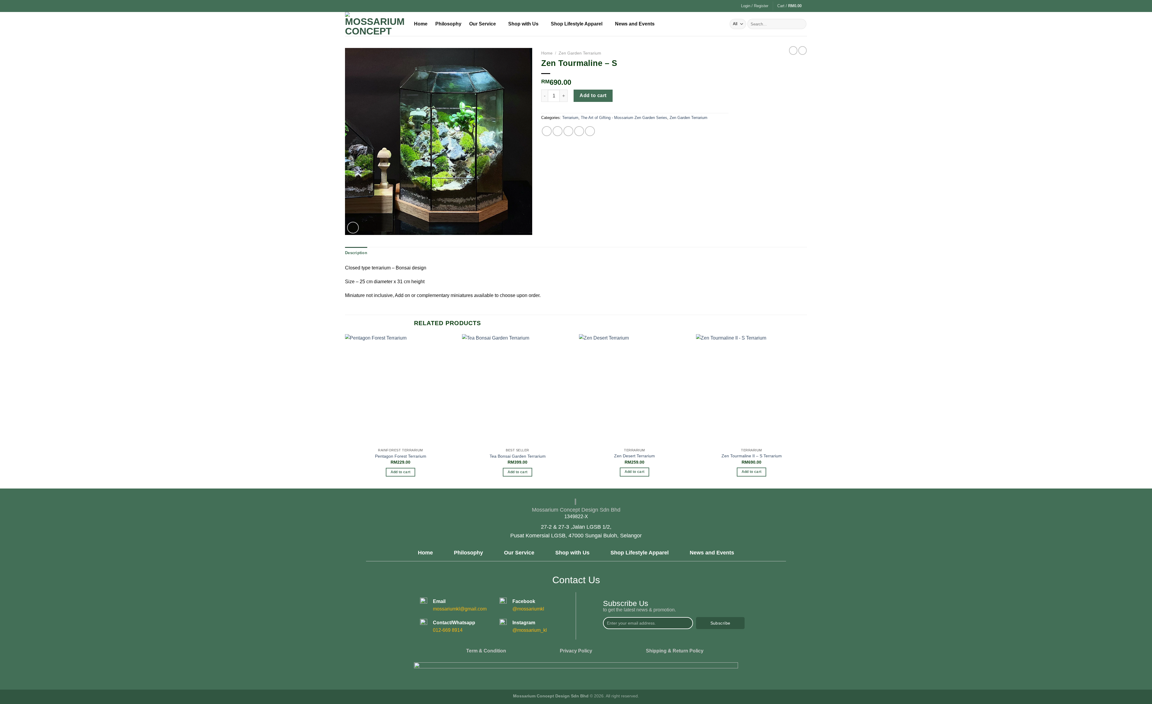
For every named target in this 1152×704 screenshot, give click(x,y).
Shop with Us (523, 23)
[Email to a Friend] (568, 131)
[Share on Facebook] (547, 131)
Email (439, 601)
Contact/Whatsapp (454, 622)
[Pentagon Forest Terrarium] (400, 389)
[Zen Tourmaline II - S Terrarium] (751, 389)
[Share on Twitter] (557, 131)
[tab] (356, 253)
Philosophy (448, 23)
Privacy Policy (576, 650)
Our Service (482, 23)
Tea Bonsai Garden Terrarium (518, 456)
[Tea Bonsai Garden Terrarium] (517, 389)
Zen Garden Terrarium (580, 53)
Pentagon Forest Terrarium (400, 456)
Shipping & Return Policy (675, 650)
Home (421, 23)
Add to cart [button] (401, 472)
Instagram (523, 622)
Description (356, 253)
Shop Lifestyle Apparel (576, 23)
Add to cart (593, 95)
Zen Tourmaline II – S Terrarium (752, 455)
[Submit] (801, 24)
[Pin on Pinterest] (579, 131)
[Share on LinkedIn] (590, 131)
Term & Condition (486, 650)
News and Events (635, 23)
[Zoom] (353, 227)
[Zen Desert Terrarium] (634, 389)
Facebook (523, 601)
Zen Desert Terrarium (634, 455)
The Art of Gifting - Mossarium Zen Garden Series (624, 117)
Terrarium (570, 117)
